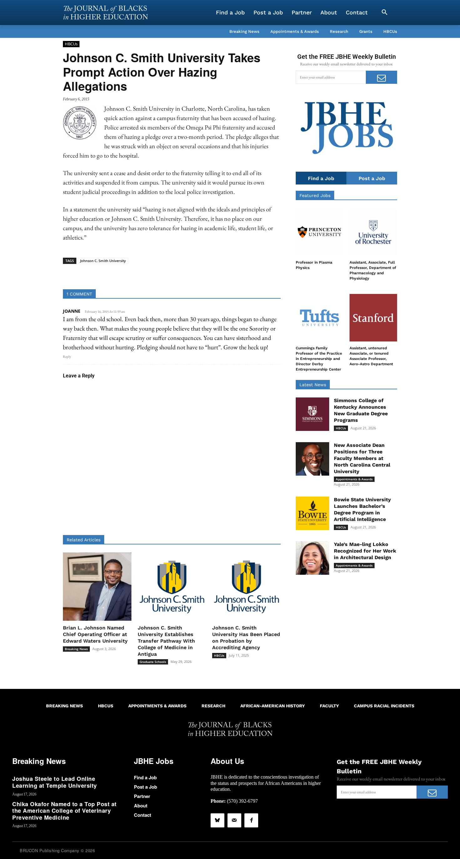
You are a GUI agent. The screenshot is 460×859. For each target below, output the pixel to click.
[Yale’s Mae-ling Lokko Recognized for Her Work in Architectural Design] (312, 558)
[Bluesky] (217, 820)
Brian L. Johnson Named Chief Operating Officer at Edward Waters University (95, 634)
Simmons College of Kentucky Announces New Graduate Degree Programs (361, 410)
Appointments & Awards (354, 479)
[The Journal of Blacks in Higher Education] (105, 12)
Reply (67, 356)
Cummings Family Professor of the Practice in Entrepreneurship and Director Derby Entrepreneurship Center (319, 358)
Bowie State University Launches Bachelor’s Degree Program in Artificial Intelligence (362, 509)
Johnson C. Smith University (103, 260)
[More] (220, 273)
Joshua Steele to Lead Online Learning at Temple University (54, 782)
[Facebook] (251, 820)
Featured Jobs (314, 195)
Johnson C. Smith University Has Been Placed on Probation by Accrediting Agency (246, 637)
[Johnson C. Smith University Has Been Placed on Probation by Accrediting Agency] (246, 587)
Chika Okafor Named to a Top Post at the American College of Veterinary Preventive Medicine (64, 810)
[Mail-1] (234, 820)
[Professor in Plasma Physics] (319, 232)
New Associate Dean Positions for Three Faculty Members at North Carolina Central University (362, 458)
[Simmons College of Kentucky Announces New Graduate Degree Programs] (312, 414)
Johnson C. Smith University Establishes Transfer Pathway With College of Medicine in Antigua (166, 641)
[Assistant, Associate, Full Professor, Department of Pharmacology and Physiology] (373, 232)
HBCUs (71, 44)
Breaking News (76, 649)
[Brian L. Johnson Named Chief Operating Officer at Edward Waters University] (97, 587)
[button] (384, 12)
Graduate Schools (153, 661)
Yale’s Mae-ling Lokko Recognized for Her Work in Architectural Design (365, 550)
